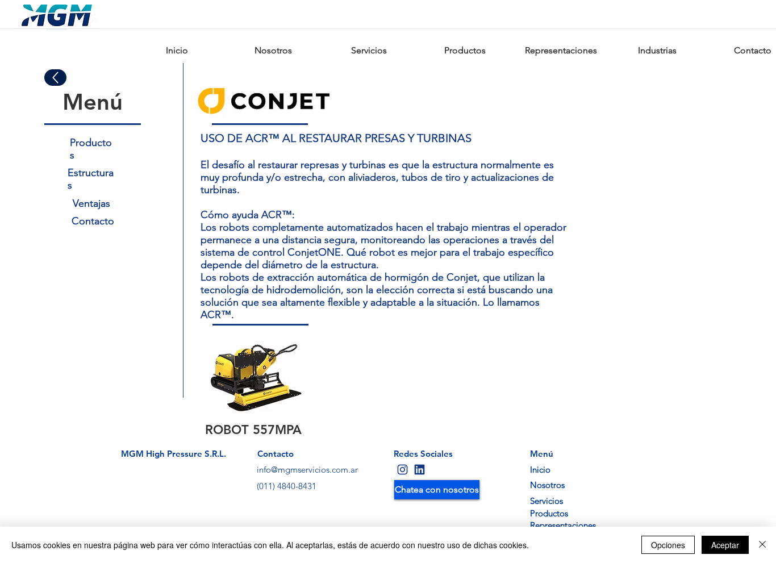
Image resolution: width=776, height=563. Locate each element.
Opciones (668, 545)
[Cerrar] (762, 545)
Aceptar (725, 545)
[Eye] (402, 469)
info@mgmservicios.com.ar (307, 469)
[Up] (55, 77)
